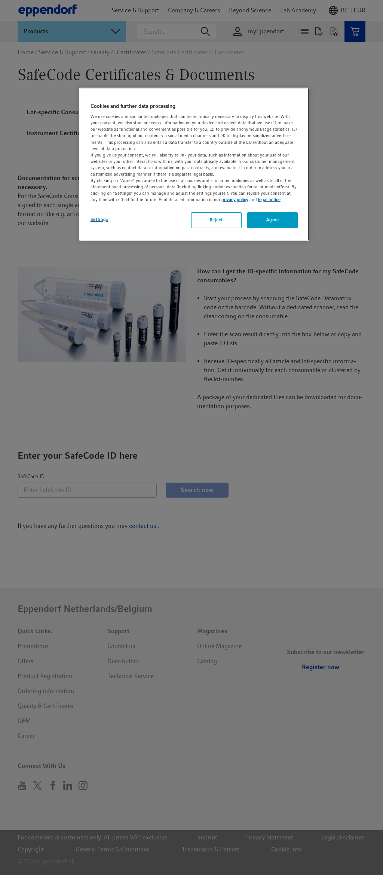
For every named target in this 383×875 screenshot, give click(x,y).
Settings (99, 219)
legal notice (269, 199)
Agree (272, 219)
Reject (216, 219)
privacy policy (234, 199)
